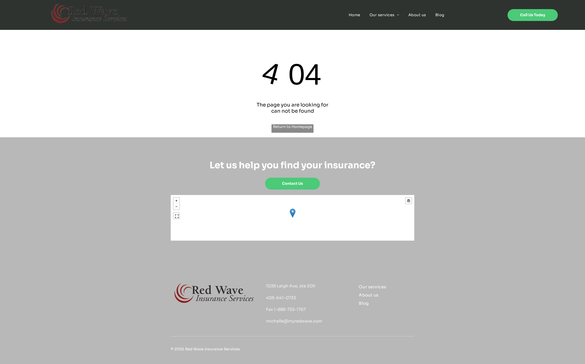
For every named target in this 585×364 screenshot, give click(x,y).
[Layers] (409, 201)
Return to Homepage (292, 126)
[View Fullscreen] (176, 216)
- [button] (176, 207)
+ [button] (176, 201)
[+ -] (292, 218)
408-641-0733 (281, 297)
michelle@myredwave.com (294, 321)
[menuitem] (354, 14)
